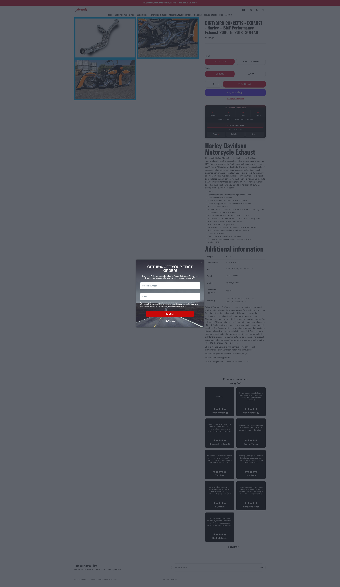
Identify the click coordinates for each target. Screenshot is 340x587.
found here (181, 306)
